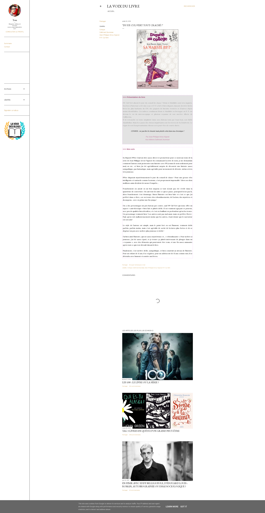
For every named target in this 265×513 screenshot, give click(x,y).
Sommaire (8, 43)
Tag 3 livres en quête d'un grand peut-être (150, 430)
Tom (15, 20)
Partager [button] (102, 21)
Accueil (111, 11)
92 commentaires (134, 490)
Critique (102, 30)
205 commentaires (134, 434)
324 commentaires (134, 386)
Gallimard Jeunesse (106, 32)
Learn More (172, 506)
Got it (183, 506)
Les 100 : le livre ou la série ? (140, 382)
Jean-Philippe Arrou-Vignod (109, 35)
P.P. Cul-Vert (104, 38)
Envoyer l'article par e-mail (137, 265)
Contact (7, 47)
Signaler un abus (11, 110)
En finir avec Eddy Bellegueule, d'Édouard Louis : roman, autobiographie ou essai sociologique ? (155, 485)
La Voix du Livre (123, 6)
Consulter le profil (15, 32)
